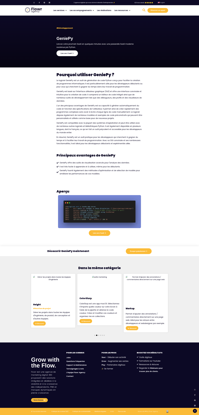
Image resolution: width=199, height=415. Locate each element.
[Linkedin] (49, 3)
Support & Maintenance (76, 365)
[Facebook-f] (39, 3)
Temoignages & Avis (75, 369)
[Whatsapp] (34, 3)
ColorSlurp (85, 298)
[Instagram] (195, 411)
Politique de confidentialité (81, 411)
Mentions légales (100, 411)
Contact (69, 376)
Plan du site (122, 411)
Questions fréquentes (75, 361)
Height (37, 304)
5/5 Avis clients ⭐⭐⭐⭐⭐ (144, 3)
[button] (94, 335)
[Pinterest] (44, 3)
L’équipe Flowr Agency (75, 372)
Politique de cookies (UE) (60, 411)
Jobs (68, 357)
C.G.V (112, 411)
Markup (130, 308)
